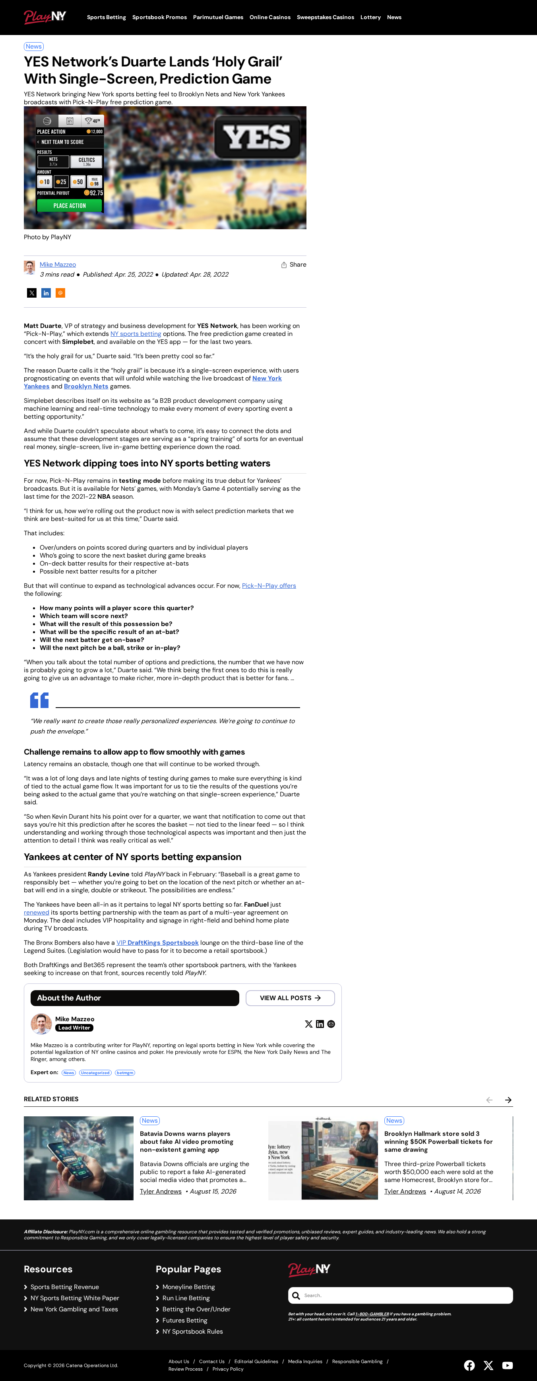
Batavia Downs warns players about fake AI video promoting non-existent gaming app (187, 1141)
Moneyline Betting (189, 1287)
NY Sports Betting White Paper (75, 1298)
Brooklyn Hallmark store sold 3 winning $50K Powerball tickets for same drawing (438, 1141)
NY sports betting (136, 334)
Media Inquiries (305, 1361)
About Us (179, 1361)
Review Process (186, 1369)
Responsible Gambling (357, 1361)
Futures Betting (185, 1320)
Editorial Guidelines (256, 1361)
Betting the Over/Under (197, 1309)
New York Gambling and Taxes (74, 1309)
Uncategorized (95, 1072)
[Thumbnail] (79, 1158)
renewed (36, 912)
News (34, 46)
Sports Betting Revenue (65, 1287)
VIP (157, 942)
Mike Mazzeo (58, 264)
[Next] (508, 1100)
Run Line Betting (186, 1298)
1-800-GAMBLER (372, 1314)
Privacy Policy (228, 1369)
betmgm (125, 1072)
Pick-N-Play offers (269, 585)
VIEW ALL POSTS (286, 998)
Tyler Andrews (161, 1191)
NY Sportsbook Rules (193, 1332)
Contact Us (212, 1361)
